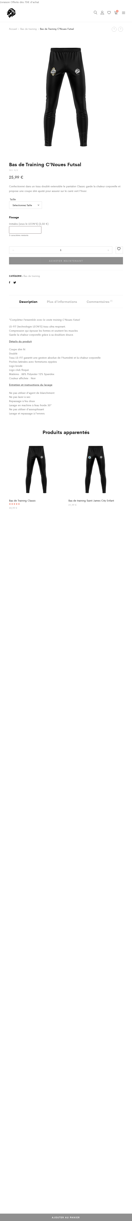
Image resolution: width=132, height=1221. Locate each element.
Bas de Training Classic (22, 500)
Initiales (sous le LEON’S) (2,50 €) (28, 224)
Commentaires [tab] (100, 301)
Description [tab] (28, 301)
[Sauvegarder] (119, 250)
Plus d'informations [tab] (62, 301)
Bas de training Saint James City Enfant (91, 500)
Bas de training (28, 28)
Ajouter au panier (66, 1217)
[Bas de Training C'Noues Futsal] (9, 282)
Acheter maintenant (66, 260)
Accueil (13, 28)
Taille (13, 199)
